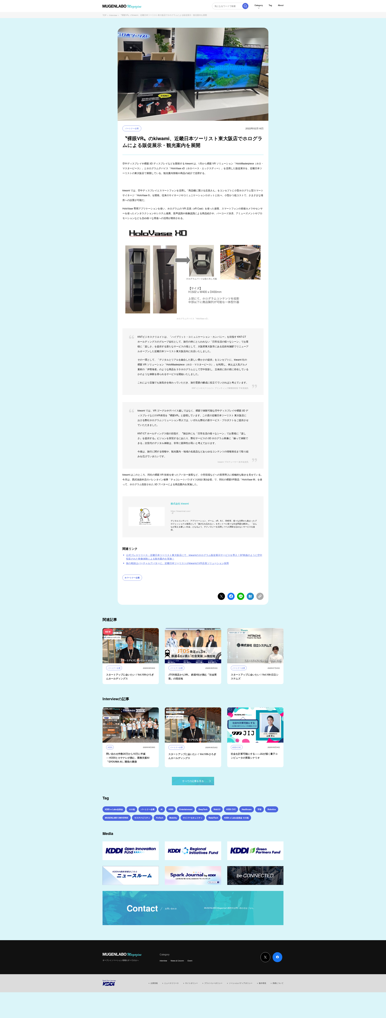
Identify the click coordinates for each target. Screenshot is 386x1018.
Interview (113, 15)
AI (162, 809)
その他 (132, 809)
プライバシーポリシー (213, 983)
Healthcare (247, 809)
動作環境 (262, 983)
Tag (270, 5)
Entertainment (185, 809)
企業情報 (154, 983)
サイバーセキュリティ (192, 817)
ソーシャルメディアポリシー (240, 983)
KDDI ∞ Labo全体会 (114, 809)
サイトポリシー (191, 983)
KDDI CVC (231, 809)
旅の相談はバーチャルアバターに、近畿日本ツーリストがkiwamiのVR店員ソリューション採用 (177, 563)
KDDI (171, 809)
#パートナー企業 (132, 577)
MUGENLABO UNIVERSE (116, 817)
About (280, 5)
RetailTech (213, 817)
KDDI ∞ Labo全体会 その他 (236, 817)
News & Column (177, 960)
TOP (104, 15)
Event (190, 960)
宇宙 (259, 809)
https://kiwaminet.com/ (181, 511)
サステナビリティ (142, 817)
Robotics (271, 809)
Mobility (173, 817)
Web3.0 (217, 809)
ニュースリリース (171, 983)
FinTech (159, 817)
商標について (278, 983)
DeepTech (202, 809)
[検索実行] (245, 6)
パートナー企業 (132, 128)
